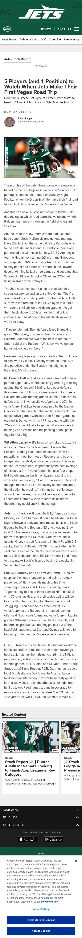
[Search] (69, 29)
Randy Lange (25, 118)
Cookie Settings (41, 909)
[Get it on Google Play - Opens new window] (53, 841)
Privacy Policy (49, 901)
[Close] (76, 861)
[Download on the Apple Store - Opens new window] (27, 840)
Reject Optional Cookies (41, 919)
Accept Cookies (41, 930)
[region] (41, 896)
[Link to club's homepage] (7, 27)
